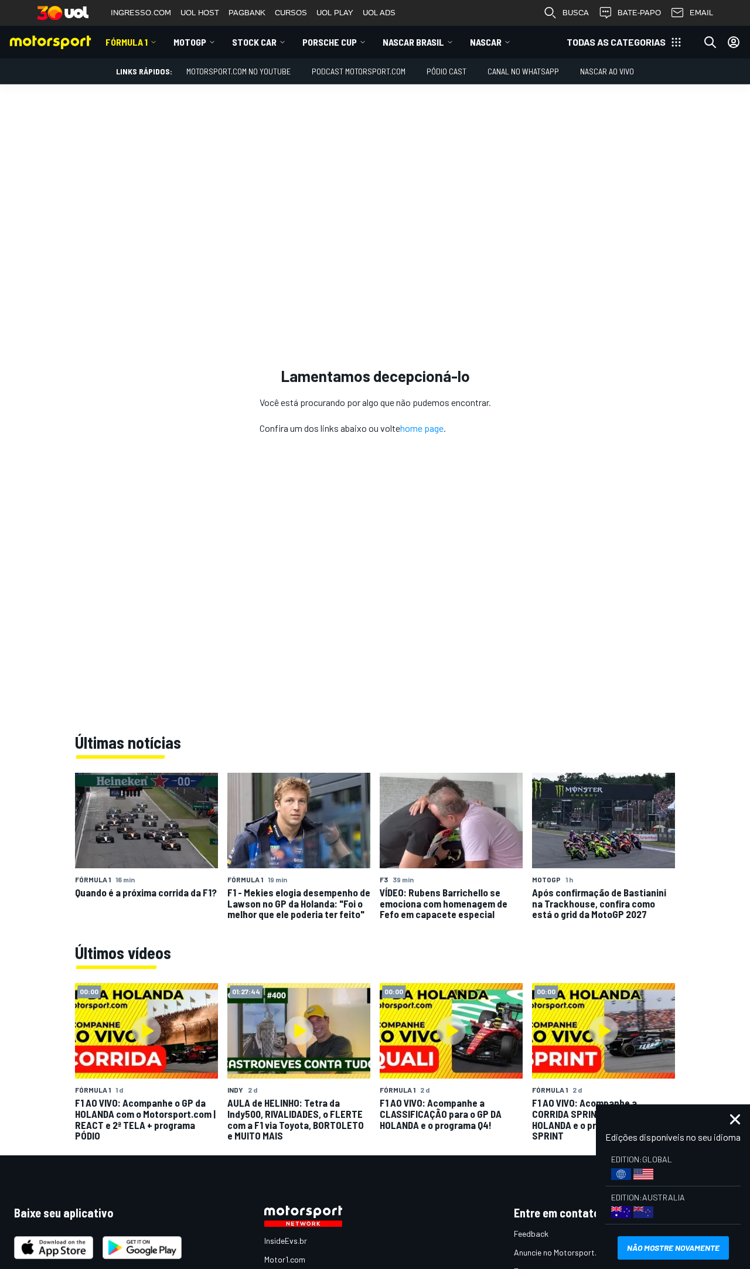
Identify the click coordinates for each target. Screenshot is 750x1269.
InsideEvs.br (285, 1241)
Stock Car (254, 41)
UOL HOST (199, 12)
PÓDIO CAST (446, 71)
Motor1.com (284, 1259)
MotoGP (189, 41)
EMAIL (701, 12)
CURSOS (291, 12)
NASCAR (486, 41)
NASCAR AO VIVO (607, 71)
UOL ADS (379, 12)
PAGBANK (247, 12)
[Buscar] (710, 42)
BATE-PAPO (639, 12)
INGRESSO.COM (141, 12)
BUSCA (575, 12)
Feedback (531, 1234)
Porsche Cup (329, 41)
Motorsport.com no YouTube (238, 71)
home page (422, 428)
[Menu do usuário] (733, 42)
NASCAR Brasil (413, 41)
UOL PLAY (334, 12)
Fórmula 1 (126, 41)
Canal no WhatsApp (523, 71)
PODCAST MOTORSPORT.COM (358, 71)
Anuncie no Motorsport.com (563, 1252)
